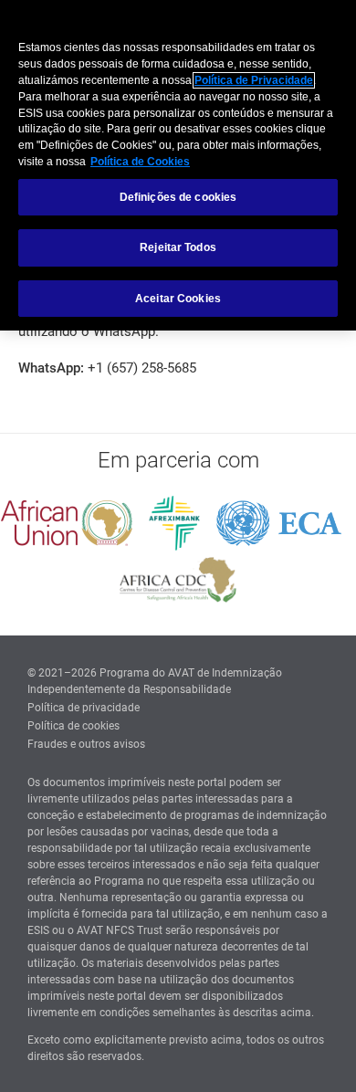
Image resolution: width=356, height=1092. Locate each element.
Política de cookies (73, 725)
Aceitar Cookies (178, 298)
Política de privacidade (83, 707)
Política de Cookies (140, 161)
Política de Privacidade (253, 80)
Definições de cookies (178, 197)
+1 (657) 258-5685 (142, 368)
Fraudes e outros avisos (86, 744)
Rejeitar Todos (178, 247)
